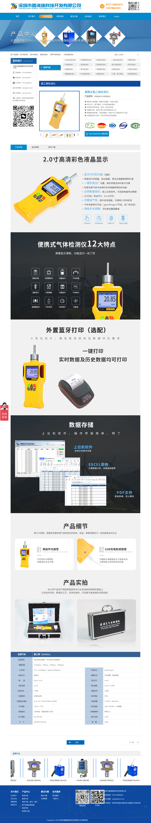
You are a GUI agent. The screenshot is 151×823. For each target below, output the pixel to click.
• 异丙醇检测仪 (132, 74)
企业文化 (14, 798)
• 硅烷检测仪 (115, 69)
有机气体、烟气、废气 (29, 802)
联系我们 (102, 16)
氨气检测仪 (34, 54)
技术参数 (35, 147)
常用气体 (25, 796)
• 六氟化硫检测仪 (117, 60)
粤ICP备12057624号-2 (96, 820)
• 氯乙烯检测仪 (116, 64)
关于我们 (31, 16)
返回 (76, 742)
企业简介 (14, 795)
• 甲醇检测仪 (131, 60)
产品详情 (18, 147)
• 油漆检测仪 (84, 64)
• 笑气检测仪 (84, 69)
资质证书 (14, 805)
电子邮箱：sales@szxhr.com (114, 799)
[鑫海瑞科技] (46, 6)
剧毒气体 (25, 799)
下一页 (131, 742)
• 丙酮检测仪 (68, 69)
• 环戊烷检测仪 (85, 74)
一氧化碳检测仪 (68, 54)
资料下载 (51, 147)
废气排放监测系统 (28, 805)
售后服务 (56, 795)
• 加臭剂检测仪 (101, 60)
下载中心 (56, 798)
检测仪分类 (26, 811)
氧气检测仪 (24, 54)
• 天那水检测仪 (132, 69)
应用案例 (44, 798)
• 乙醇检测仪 (68, 64)
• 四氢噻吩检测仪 (86, 60)
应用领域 (59, 16)
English (116, 16)
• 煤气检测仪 (131, 64)
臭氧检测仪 (44, 54)
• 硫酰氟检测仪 (69, 74)
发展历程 (14, 802)
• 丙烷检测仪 (100, 74)
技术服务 (88, 16)
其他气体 (25, 808)
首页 (17, 16)
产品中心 (45, 16)
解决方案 (74, 16)
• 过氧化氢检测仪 (70, 60)
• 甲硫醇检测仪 (101, 69)
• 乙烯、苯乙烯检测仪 (118, 74)
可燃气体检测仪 (55, 54)
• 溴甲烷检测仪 (101, 64)
